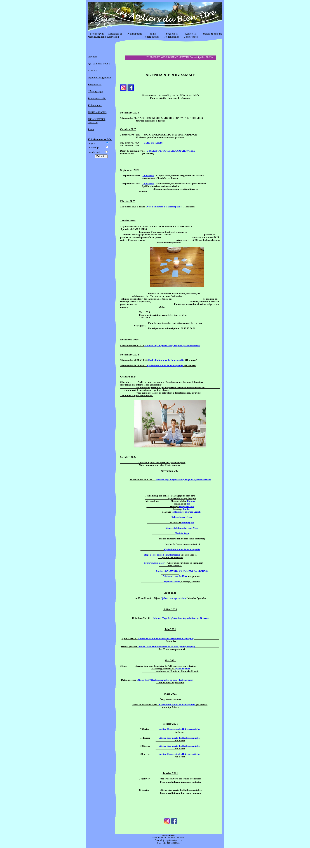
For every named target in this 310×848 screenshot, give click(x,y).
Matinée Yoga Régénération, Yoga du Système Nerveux (172, 345)
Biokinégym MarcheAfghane (97, 35)
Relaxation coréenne (182, 517)
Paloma (191, 501)
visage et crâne (186, 506)
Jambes (186, 509)
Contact (92, 70)
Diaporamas (95, 84)
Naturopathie (134, 33)
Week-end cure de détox (175, 576)
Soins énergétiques (152, 35)
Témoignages (95, 91)
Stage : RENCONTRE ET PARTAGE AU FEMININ (182, 571)
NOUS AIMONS (97, 112)
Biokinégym (187, 522)
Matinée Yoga (182, 533)
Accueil (92, 56)
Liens (91, 129)
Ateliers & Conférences (191, 35)
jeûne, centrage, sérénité (174, 598)
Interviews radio (97, 98)
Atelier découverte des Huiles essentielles (179, 729)
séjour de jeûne (182, 668)
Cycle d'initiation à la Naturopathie (164, 206)
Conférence (148, 175)
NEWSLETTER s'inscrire (96, 121)
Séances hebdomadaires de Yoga (182, 528)
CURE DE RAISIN (153, 143)
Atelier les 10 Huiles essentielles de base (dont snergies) (164, 680)
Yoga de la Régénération (172, 35)
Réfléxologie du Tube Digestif (186, 512)
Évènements (95, 105)
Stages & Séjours (212, 33)
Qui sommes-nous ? (99, 63)
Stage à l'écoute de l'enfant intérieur (162, 555)
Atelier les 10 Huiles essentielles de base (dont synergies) (166, 638)
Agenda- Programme (99, 77)
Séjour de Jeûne (172, 581)
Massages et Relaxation (116, 35)
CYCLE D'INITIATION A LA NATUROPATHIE (171, 151)
